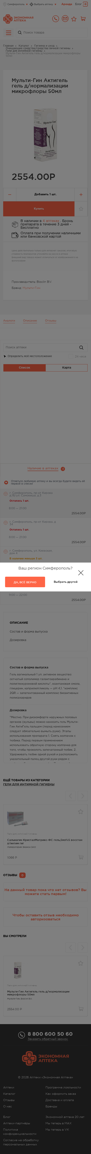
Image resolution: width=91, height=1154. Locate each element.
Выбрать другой (65, 582)
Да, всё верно (25, 582)
